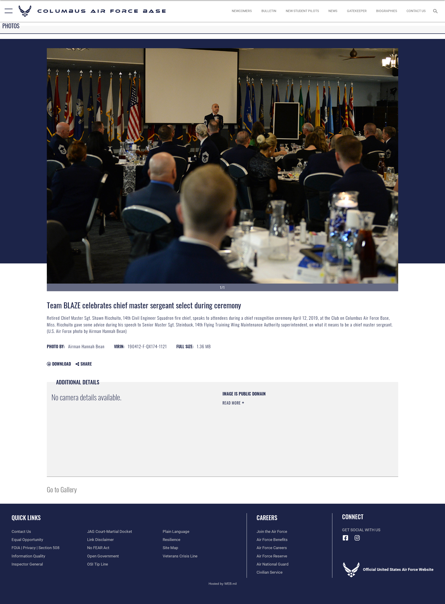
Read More (232, 403)
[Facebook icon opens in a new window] (345, 537)
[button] (7, 11)
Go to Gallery (62, 489)
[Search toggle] (436, 11)
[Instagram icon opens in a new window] (357, 537)
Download (61, 364)
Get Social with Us (361, 530)
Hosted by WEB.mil (223, 583)
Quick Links (26, 517)
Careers (267, 517)
